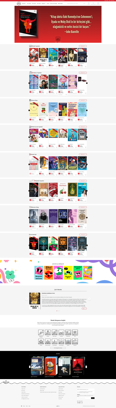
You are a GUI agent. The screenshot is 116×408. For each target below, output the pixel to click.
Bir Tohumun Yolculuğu (52, 144)
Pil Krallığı (40, 144)
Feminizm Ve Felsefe (71, 224)
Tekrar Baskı (39, 3)
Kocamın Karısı (41, 252)
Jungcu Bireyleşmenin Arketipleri (81, 224)
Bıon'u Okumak (41, 224)
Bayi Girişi (112, 0)
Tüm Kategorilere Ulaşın (58, 347)
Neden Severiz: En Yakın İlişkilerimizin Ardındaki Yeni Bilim (81, 117)
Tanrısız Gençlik (32, 63)
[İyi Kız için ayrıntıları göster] (53, 244)
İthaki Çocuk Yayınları (62, 393)
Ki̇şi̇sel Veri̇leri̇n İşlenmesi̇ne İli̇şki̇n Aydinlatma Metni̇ (48, 392)
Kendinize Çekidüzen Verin (42, 63)
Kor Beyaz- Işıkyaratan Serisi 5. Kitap (62, 63)
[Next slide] (86, 56)
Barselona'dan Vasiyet (52, 117)
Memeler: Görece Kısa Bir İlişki (33, 117)
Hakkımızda (23, 388)
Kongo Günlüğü (61, 224)
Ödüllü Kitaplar (60, 3)
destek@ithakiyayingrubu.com (83, 389)
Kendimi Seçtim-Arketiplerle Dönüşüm (62, 117)
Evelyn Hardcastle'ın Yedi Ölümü (81, 252)
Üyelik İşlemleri (42, 388)
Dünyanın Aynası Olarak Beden (33, 224)
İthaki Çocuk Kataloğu (53, 3)
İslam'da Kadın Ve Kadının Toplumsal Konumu (52, 224)
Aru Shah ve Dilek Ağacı (52, 171)
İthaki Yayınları (61, 388)
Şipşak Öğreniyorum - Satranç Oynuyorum (62, 144)
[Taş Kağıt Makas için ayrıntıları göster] (72, 244)
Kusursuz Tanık (51, 90)
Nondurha (70, 171)
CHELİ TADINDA (61, 198)
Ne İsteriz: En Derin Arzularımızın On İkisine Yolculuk (42, 117)
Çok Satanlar (34, 3)
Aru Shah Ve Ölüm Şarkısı (81, 171)
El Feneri (50, 63)
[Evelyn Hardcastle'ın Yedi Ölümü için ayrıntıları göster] (82, 244)
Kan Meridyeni (32, 252)
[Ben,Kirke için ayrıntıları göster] (62, 244)
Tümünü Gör (82, 72)
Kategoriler (43, 3)
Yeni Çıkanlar (29, 3)
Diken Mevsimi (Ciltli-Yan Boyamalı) (81, 90)
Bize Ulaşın (23, 390)
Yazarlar (48, 3)
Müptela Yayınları (61, 395)
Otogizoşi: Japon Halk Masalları (81, 63)
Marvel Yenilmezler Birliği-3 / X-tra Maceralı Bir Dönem (33, 144)
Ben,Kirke (60, 252)
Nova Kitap (60, 392)
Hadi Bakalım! (70, 144)
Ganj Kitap (60, 398)
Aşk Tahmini (60, 90)
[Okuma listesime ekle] (37, 49)
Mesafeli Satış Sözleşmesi (25, 393)
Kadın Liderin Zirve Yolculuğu (81, 198)
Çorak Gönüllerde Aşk (52, 198)
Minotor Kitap (61, 397)
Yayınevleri (23, 3)
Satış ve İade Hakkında (25, 395)
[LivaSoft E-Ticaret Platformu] (58, 406)
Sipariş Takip (106, 0)
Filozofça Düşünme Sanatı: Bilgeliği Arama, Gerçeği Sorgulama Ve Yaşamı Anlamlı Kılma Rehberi (71, 117)
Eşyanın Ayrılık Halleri (42, 198)
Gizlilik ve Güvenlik (24, 397)
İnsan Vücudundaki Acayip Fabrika (81, 144)
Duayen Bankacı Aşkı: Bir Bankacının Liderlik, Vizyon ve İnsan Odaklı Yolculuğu (33, 198)
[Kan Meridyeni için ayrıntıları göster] (33, 244)
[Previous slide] (29, 56)
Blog (109, 0)
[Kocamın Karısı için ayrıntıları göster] (43, 244)
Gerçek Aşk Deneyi (71, 90)
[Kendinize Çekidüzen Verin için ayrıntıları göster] (34, 301)
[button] (29, 367)
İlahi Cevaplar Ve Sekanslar (71, 198)
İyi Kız (50, 252)
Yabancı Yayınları (61, 390)
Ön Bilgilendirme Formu (25, 398)
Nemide (69, 63)
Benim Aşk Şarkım (32, 90)
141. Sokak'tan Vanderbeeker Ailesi (33, 171)
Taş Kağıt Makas (70, 252)
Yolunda (40, 171)
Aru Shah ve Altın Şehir (62, 171)
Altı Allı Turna (41, 90)
